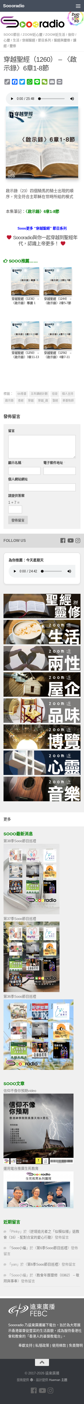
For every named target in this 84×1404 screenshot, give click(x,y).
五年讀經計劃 (39, 393)
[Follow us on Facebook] (63, 540)
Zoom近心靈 (32, 34)
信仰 (71, 34)
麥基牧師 (68, 400)
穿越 (31, 400)
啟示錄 (9, 400)
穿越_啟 (43, 400)
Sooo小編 (18, 1248)
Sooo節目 (12, 34)
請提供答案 (16, 495)
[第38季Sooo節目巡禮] (32, 913)
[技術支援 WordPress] (31, 1379)
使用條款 (59, 1345)
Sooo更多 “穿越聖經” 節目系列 (42, 228)
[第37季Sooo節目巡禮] (32, 991)
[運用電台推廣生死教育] (39, 1207)
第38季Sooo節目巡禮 (20, 841)
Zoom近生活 (55, 34)
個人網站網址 (18, 479)
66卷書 (22, 393)
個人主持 (67, 393)
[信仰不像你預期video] (39, 1163)
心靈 (7, 40)
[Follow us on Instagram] (77, 540)
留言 (11, 431)
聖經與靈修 (62, 40)
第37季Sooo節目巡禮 (20, 919)
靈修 (13, 46)
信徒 (55, 393)
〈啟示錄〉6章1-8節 (42, 211)
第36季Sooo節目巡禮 (20, 996)
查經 (21, 400)
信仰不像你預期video (20, 1091)
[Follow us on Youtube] (70, 540)
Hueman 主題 (58, 1380)
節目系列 (44, 40)
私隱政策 (42, 1345)
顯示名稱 (15, 463)
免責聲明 (76, 1345)
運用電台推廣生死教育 (21, 1168)
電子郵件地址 (54, 463)
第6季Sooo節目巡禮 (52, 1248)
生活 (16, 40)
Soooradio (13, 5)
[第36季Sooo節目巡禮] (39, 1069)
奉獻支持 (25, 1345)
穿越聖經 (28, 40)
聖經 (55, 400)
